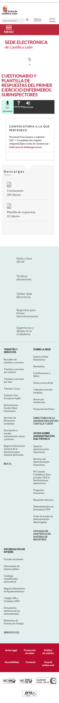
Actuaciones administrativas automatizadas (12, 610)
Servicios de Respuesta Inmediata (10, 420)
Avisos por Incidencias (39, 401)
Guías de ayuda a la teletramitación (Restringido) (43, 519)
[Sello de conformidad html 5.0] (25, 682)
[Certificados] (29, 696)
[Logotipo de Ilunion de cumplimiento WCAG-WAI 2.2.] (46, 683)
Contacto (31, 662)
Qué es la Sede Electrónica (40, 358)
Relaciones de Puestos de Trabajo (14, 622)
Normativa (38, 366)
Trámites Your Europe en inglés (12, 397)
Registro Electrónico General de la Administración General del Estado (14, 450)
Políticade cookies (48, 651)
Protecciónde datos (30, 651)
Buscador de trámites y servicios (14, 361)
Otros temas (52, 20)
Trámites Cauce (12, 388)
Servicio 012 (11, 632)
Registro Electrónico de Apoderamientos (14, 590)
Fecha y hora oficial (43, 382)
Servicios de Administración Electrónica (41, 462)
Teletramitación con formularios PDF (43, 508)
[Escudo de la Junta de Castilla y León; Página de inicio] (9, 14)
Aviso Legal (11, 650)
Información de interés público (12, 567)
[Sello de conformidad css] (9, 682)
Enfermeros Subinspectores (25, 147)
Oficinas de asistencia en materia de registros (42, 535)
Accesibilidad (12, 662)
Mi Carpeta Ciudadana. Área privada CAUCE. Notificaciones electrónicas (42, 477)
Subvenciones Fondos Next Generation (11, 408)
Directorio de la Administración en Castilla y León (45, 421)
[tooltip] (36, 19)
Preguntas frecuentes (38, 491)
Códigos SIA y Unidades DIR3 (12, 599)
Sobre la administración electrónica (41, 449)
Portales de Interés (13, 559)
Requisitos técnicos (43, 499)
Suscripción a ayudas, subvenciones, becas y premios (14, 434)
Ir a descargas (7, 109)
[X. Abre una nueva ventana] (29, 60)
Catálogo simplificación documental (11, 578)
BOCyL (8, 463)
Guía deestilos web (48, 663)
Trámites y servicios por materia (14, 370)
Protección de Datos (43, 409)
